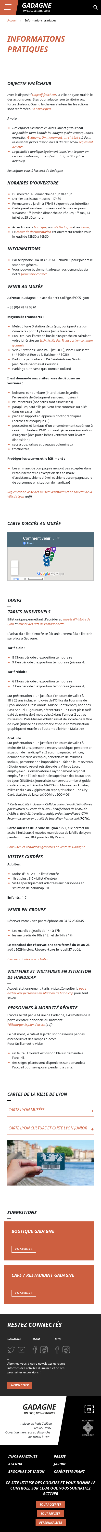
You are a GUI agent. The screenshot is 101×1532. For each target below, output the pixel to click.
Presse (60, 1456)
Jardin (60, 1463)
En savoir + (24, 1249)
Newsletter (20, 1385)
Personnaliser (50, 1523)
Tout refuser (50, 1514)
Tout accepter (50, 1504)
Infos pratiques (22, 1456)
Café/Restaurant (69, 1471)
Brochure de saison (26, 1471)
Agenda (15, 1463)
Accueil (12, 20)
